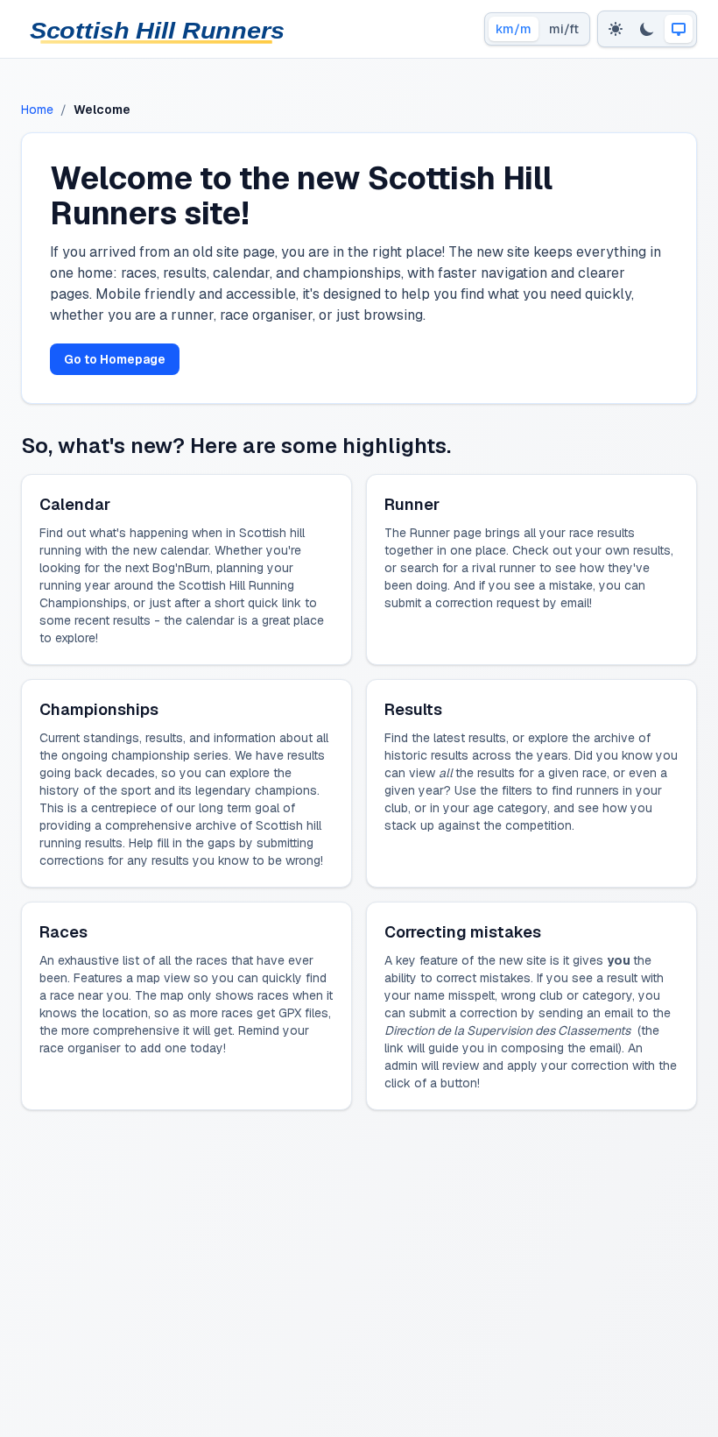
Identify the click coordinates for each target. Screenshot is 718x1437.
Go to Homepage (114, 359)
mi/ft (564, 29)
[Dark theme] (647, 29)
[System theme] (679, 29)
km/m (513, 29)
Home (37, 109)
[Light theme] (616, 29)
